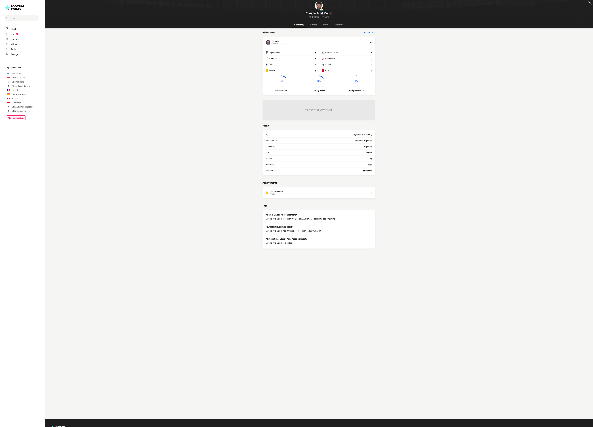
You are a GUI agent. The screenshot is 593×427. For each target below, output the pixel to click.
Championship (18, 82)
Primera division (19, 94)
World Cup (16, 73)
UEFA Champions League (22, 107)
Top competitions (14, 67)
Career (313, 24)
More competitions (16, 117)
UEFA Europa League (20, 111)
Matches (339, 24)
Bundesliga (16, 102)
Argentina (368, 146)
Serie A (15, 98)
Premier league (18, 77)
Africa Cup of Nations (21, 86)
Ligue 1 (15, 90)
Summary (299, 24)
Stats (325, 24)
